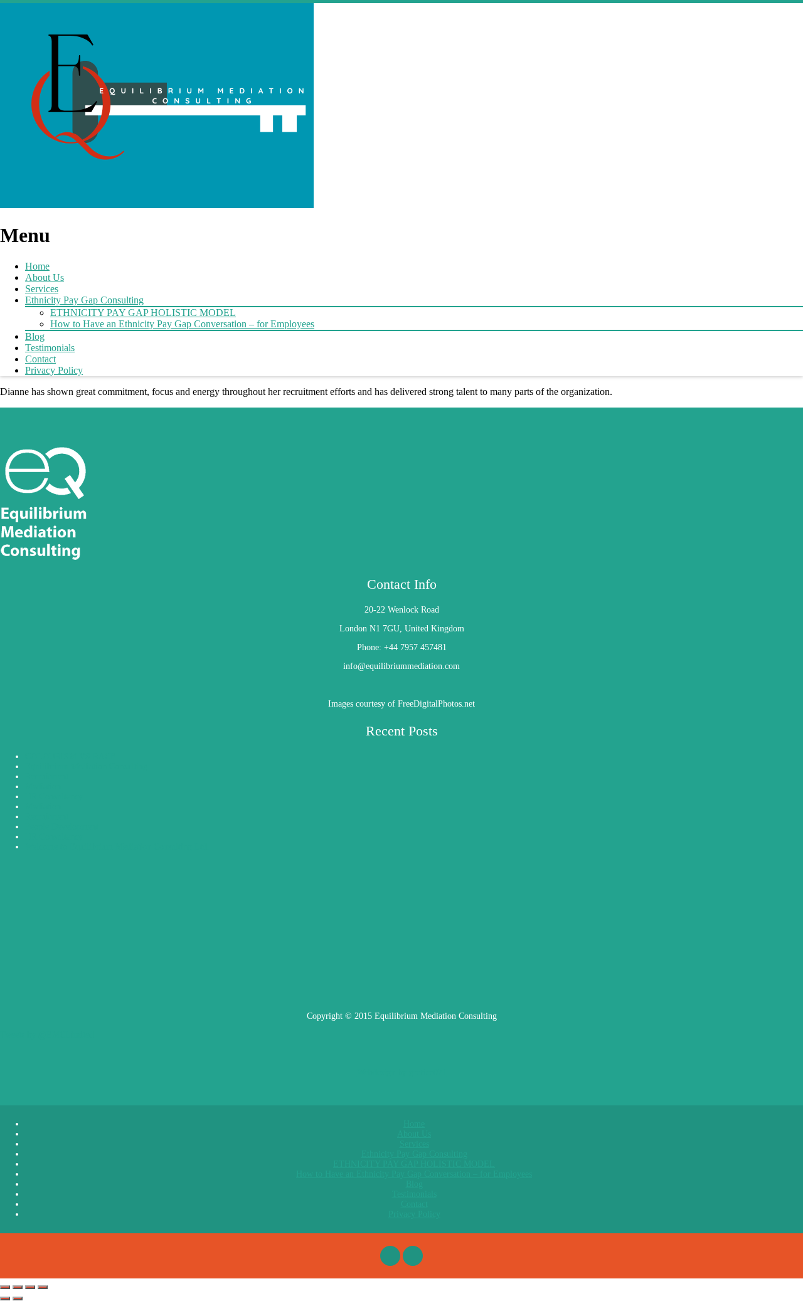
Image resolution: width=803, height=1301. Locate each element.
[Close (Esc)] (43, 1287)
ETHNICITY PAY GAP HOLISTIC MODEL (143, 312)
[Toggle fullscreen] (18, 1287)
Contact (40, 359)
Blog (35, 336)
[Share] (30, 1287)
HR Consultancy (54, 796)
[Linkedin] (413, 1256)
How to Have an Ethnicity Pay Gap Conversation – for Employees (182, 324)
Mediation (43, 786)
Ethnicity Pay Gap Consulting (84, 300)
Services (41, 288)
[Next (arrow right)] (18, 1298)
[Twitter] (390, 1256)
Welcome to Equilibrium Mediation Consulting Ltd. (117, 846)
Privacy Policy (54, 370)
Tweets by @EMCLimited (46, 1035)
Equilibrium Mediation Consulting (86, 766)
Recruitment (46, 776)
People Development (61, 826)
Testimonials (50, 347)
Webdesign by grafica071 (402, 1072)
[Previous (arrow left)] (5, 1298)
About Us (44, 277)
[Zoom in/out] (5, 1287)
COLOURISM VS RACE (70, 756)
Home (37, 266)
